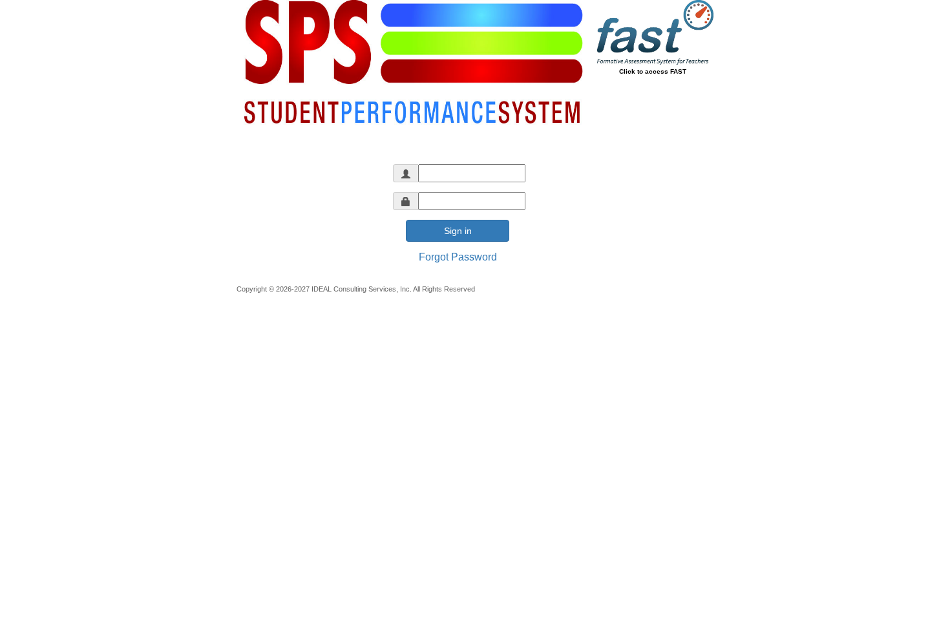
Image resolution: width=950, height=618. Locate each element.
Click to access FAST (652, 71)
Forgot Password (458, 256)
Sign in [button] (458, 231)
